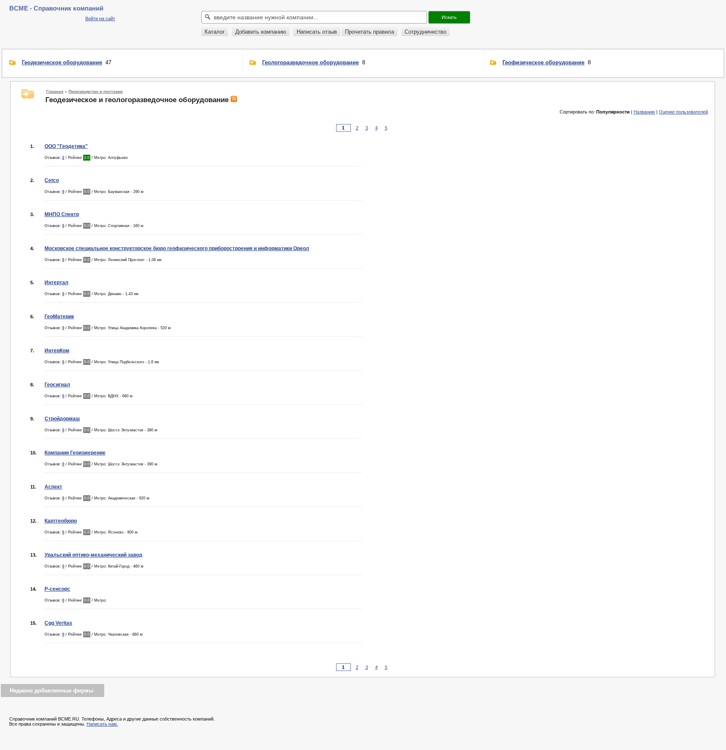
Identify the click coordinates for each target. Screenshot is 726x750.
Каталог (215, 32)
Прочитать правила (369, 32)
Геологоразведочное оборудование (310, 62)
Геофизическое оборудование (543, 62)
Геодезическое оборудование (62, 62)
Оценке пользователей (683, 111)
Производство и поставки (95, 91)
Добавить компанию (260, 32)
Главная (54, 91)
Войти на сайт (100, 18)
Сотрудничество (425, 32)
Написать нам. (102, 723)
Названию (644, 111)
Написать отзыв (317, 32)
